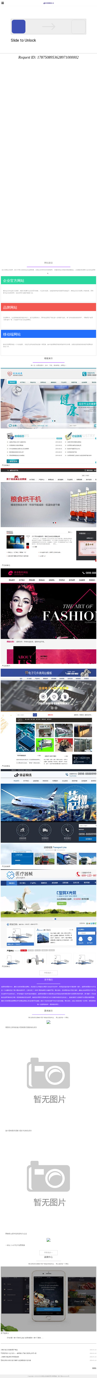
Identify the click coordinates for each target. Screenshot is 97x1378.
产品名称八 (6, 465)
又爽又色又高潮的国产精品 (9, 1349)
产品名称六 (6, 666)
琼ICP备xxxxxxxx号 (63, 1376)
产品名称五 (6, 766)
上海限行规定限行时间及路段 (10, 1357)
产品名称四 (6, 866)
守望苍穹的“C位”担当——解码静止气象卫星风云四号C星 (18, 1353)
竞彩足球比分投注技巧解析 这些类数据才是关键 (16, 1360)
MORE (94, 1368)
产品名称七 (6, 565)
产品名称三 (6, 966)
